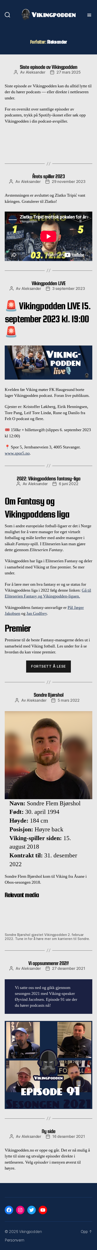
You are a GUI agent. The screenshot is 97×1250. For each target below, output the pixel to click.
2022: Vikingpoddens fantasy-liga (48, 478)
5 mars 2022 (69, 700)
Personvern (14, 1240)
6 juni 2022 (68, 483)
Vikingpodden (30, 1231)
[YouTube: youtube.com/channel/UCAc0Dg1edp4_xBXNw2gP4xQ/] (43, 1210)
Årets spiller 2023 (48, 176)
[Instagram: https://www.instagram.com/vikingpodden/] (20, 1210)
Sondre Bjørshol (48, 695)
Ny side (48, 1131)
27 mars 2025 (69, 72)
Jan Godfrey (36, 613)
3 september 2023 (68, 288)
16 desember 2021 (68, 1136)
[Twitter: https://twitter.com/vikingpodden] (31, 1210)
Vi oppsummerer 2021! (48, 963)
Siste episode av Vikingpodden (48, 67)
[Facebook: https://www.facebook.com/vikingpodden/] (9, 1210)
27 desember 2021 (68, 968)
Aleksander (35, 72)
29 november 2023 (68, 181)
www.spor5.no (17, 453)
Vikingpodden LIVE (48, 283)
